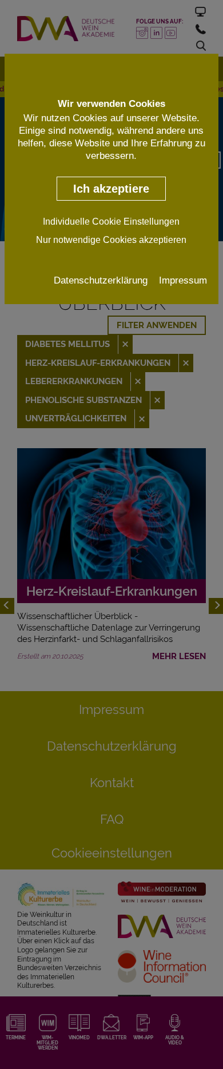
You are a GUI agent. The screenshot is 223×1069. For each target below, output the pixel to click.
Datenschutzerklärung (101, 280)
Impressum (183, 280)
